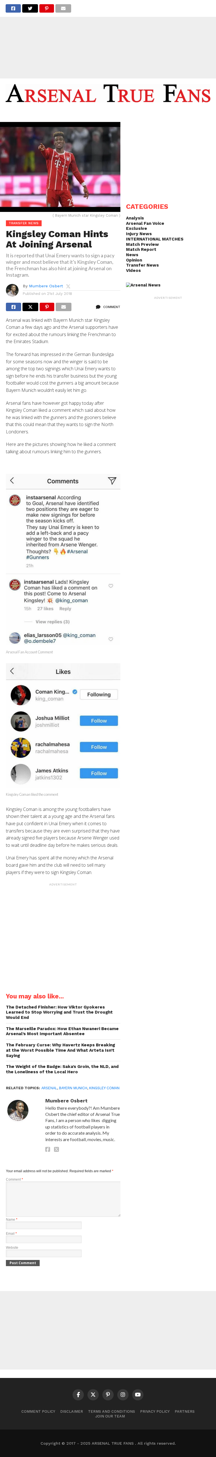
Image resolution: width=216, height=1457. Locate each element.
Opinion (134, 260)
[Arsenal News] (143, 285)
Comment (14, 1179)
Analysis (135, 218)
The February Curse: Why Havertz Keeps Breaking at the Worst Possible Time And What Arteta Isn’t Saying (60, 1050)
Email (11, 1234)
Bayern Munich (73, 1088)
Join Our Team (110, 1416)
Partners (185, 1411)
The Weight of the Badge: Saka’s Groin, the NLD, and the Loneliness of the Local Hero (62, 1069)
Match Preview (142, 244)
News (132, 254)
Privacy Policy (155, 1411)
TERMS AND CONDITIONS (111, 1411)
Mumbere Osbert (46, 286)
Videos (133, 270)
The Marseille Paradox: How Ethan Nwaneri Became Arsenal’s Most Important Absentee (62, 1031)
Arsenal (49, 1088)
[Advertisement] (108, 39)
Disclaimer (71, 1411)
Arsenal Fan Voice (145, 223)
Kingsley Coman (104, 1088)
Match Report (141, 249)
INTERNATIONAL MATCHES (154, 239)
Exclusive (136, 228)
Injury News (139, 233)
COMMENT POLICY (38, 1411)
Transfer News (142, 265)
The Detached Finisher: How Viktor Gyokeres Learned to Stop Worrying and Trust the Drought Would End (59, 1012)
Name (11, 1220)
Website (12, 1248)
